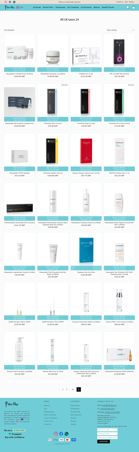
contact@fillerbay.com (109, 405)
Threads (73, 421)
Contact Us (120, 2)
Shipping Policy (49, 412)
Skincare (97, 7)
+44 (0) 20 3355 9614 (107, 409)
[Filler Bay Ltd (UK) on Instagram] (5, 2)
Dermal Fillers (48, 7)
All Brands (37, 7)
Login (126, 2)
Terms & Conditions (50, 418)
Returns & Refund (50, 415)
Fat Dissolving (86, 7)
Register (131, 2)
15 (73, 389)
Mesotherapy (60, 7)
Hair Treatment (73, 7)
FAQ (45, 409)
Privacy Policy (48, 421)
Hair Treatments (76, 415)
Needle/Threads (108, 7)
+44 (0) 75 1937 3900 (112, 412)
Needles (73, 424)
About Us (47, 406)
